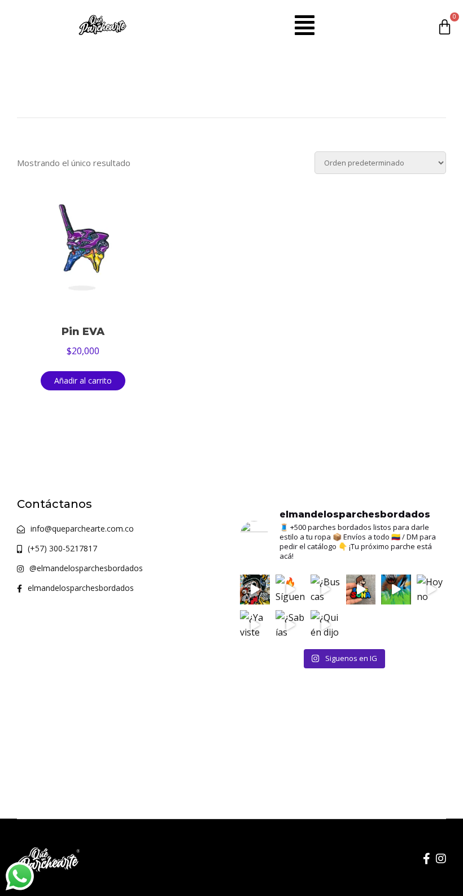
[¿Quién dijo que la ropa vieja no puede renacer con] (325, 625)
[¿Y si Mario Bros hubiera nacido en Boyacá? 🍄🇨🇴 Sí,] (361, 589)
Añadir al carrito (83, 380)
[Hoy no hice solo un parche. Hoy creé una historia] (432, 589)
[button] (304, 25)
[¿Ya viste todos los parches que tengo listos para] (255, 625)
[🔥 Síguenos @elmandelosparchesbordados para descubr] (290, 589)
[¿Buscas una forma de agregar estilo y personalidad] (325, 589)
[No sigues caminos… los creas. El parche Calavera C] (255, 589)
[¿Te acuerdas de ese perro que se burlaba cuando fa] (396, 589)
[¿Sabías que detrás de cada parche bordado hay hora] (290, 625)
